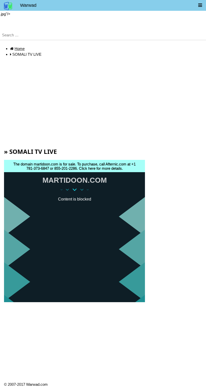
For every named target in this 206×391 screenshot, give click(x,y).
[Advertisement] (103, 109)
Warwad (28, 5)
